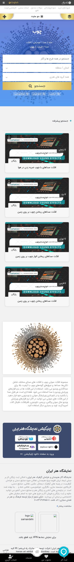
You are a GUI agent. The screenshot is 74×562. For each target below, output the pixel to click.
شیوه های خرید (64, 7)
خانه (50, 42)
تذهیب (52, 94)
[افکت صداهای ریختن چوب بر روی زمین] (37, 197)
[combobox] (37, 68)
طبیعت (39, 47)
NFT (37, 11)
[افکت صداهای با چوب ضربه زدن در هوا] (37, 153)
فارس (61, 283)
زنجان (61, 150)
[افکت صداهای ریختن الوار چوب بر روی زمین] (37, 242)
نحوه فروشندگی (50, 7)
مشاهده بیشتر (65, 506)
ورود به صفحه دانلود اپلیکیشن (39, 454)
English (14, 2)
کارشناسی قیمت (10, 7)
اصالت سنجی (23, 7)
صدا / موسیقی (39, 42)
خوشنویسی (20, 94)
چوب (37, 31)
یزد (62, 194)
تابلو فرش (37, 94)
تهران (61, 238)
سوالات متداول (36, 7)
